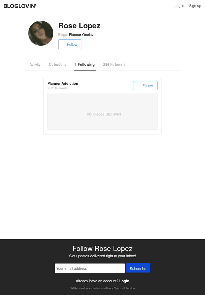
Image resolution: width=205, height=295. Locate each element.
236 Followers (114, 64)
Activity (35, 64)
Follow (72, 44)
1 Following (85, 64)
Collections (57, 64)
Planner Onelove (82, 34)
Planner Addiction (63, 83)
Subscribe (138, 268)
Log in (179, 5)
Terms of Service (124, 288)
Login (124, 281)
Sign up (195, 5)
